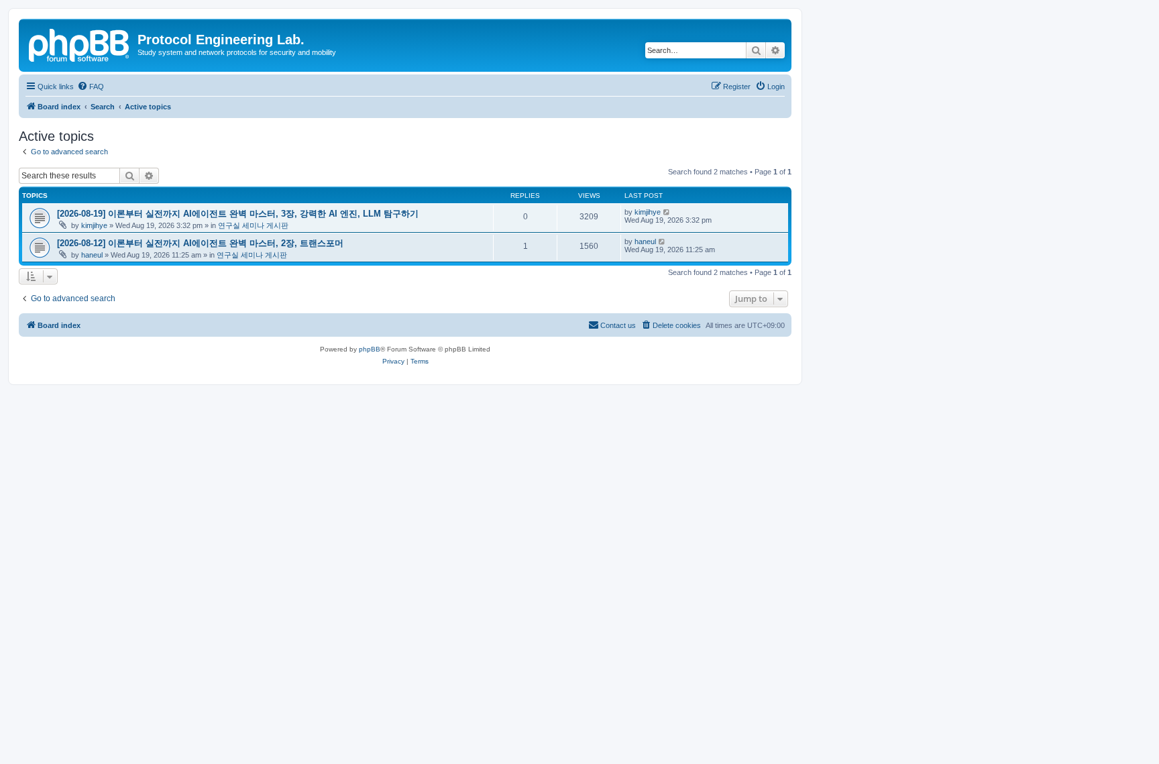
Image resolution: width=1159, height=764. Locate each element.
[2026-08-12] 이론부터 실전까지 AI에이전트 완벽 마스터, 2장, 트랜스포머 (200, 243)
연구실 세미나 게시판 (253, 225)
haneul (92, 255)
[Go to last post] (667, 212)
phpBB (369, 349)
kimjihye (94, 225)
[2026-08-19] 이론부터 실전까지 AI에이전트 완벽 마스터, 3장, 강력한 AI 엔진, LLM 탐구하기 (238, 214)
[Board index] (79, 43)
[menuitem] (90, 86)
